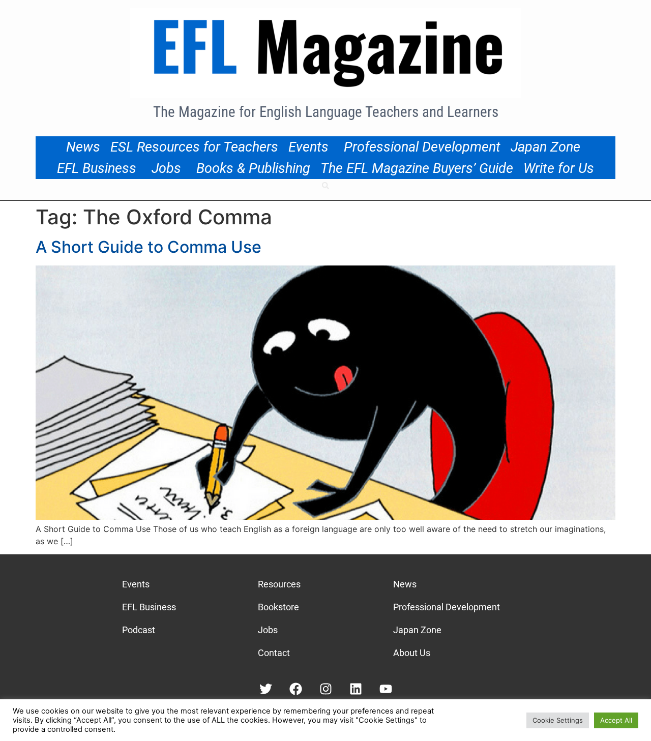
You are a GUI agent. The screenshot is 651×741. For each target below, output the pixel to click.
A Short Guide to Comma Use (148, 247)
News (83, 147)
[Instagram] (325, 689)
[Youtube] (385, 689)
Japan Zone (545, 147)
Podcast (138, 630)
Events (308, 147)
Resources (279, 584)
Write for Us (558, 168)
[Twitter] (265, 689)
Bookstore (278, 607)
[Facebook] (295, 689)
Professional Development (422, 147)
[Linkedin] (355, 689)
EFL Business (96, 168)
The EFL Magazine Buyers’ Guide (416, 168)
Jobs (166, 168)
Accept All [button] (616, 720)
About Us (411, 652)
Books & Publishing (253, 168)
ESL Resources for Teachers (194, 147)
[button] (325, 185)
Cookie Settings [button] (557, 720)
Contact (274, 652)
